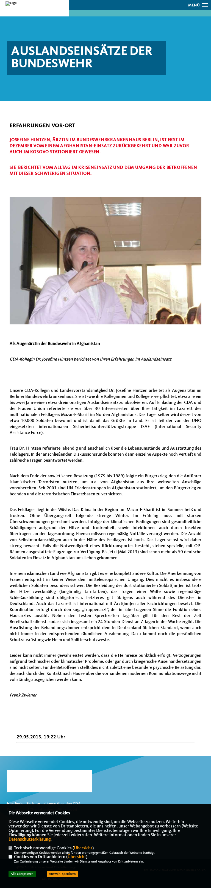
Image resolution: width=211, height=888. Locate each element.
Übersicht (83, 848)
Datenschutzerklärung (30, 839)
